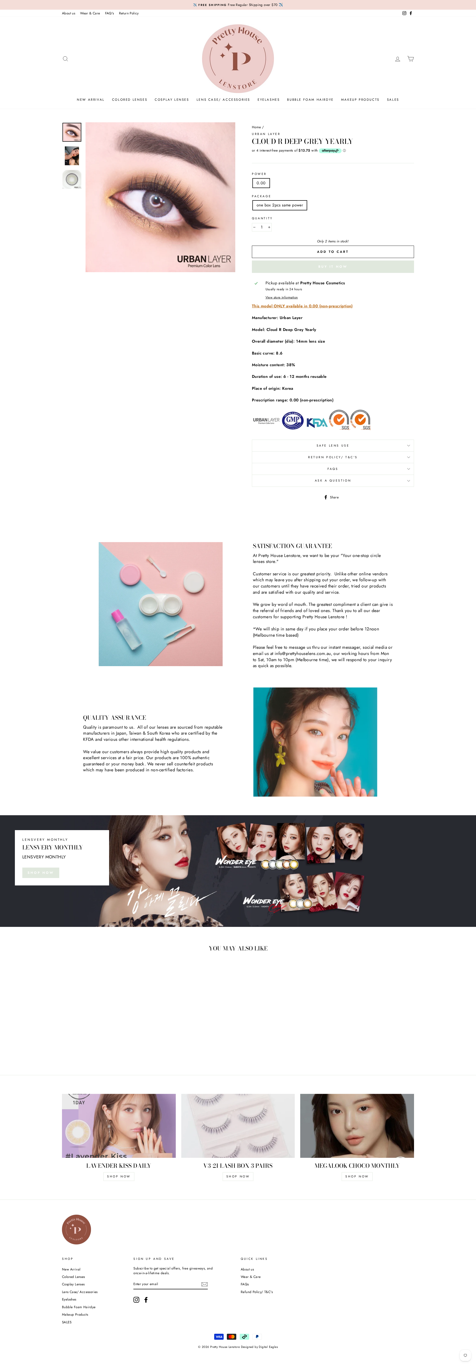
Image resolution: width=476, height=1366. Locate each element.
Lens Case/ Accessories (223, 99)
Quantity (262, 218)
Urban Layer (266, 134)
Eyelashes (269, 99)
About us (68, 13)
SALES (393, 99)
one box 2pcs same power (280, 205)
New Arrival (91, 99)
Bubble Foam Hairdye (310, 99)
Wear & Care (90, 13)
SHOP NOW (41, 872)
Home (256, 127)
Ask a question (333, 480)
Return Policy (129, 13)
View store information (282, 297)
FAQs (332, 469)
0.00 (261, 183)
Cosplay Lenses (172, 99)
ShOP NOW (119, 1176)
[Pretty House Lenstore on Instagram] (136, 1300)
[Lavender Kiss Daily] (119, 1126)
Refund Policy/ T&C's (257, 1291)
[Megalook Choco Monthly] (357, 1126)
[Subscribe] (204, 1284)
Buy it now (333, 266)
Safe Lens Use (333, 445)
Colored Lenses (129, 99)
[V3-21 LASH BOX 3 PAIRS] (238, 1126)
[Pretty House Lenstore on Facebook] (146, 1300)
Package (261, 196)
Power (259, 174)
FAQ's (109, 13)
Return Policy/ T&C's (333, 457)
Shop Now (238, 1176)
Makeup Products (360, 99)
